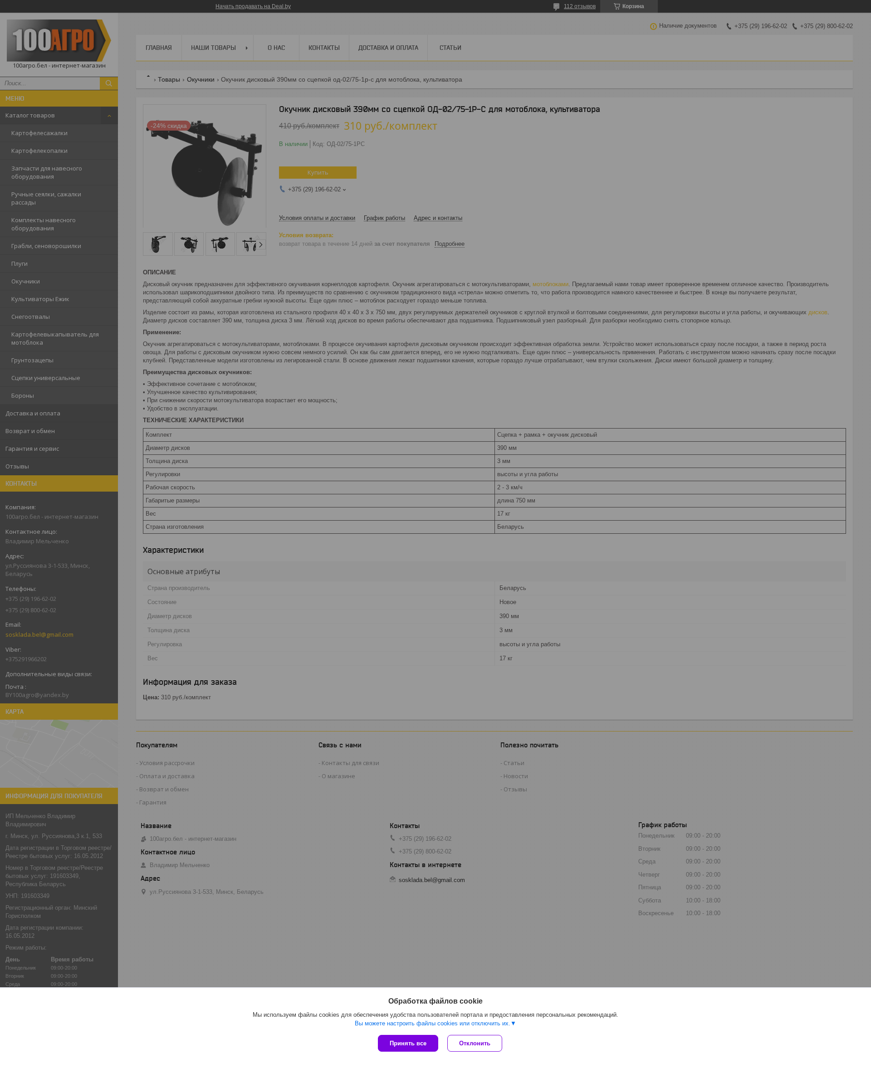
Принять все (408, 1043)
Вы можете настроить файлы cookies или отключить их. (432, 1023)
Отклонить (474, 1043)
